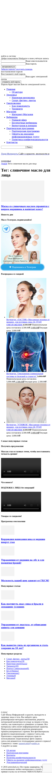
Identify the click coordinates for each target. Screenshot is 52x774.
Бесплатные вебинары (24, 122)
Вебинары (12, 117)
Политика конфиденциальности (30, 139)
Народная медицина (23, 97)
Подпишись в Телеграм (23, 267)
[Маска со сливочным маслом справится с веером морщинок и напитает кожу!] (22, 201)
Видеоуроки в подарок (24, 125)
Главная (10, 89)
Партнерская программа (20, 128)
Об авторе (17, 92)
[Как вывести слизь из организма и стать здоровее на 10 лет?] (7, 640)
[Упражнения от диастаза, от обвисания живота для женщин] (7, 619)
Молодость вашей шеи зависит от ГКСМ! (25, 580)
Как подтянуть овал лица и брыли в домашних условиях (22, 605)
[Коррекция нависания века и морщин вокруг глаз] (7, 534)
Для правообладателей (16, 762)
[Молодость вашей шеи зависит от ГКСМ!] (7, 575)
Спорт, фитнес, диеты (24, 100)
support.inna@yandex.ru (29, 743)
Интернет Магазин (22, 114)
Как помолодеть (21, 106)
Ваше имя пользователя (36, 61)
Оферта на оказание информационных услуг (25, 135)
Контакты (12, 142)
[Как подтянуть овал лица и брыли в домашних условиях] (7, 599)
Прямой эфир (19, 120)
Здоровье (11, 94)
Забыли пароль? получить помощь (16, 69)
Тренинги (17, 108)
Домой (4, 164)
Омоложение (13, 103)
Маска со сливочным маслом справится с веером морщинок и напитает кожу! (25, 208)
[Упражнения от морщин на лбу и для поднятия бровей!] (7, 555)
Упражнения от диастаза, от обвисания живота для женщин (23, 626)
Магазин (11, 111)
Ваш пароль (31, 64)
